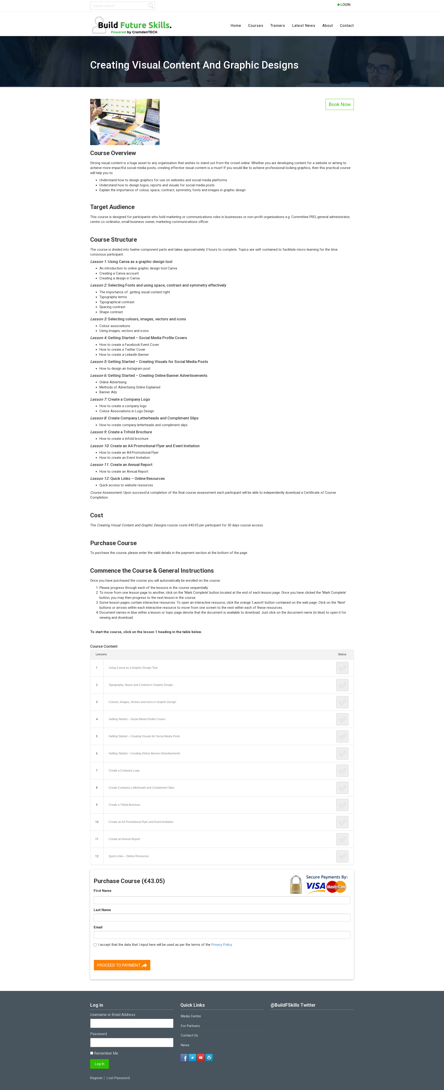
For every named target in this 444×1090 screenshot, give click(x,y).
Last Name (102, 910)
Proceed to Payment (119, 965)
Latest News (303, 25)
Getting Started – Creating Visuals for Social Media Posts (144, 736)
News (185, 1045)
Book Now (340, 104)
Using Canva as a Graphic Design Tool (133, 667)
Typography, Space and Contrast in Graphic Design (141, 685)
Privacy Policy (221, 945)
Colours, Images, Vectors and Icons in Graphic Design (142, 702)
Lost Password (118, 1078)
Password (98, 1034)
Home (236, 25)
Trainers (277, 25)
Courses (255, 25)
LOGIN (345, 5)
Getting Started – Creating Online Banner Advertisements (144, 753)
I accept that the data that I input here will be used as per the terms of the (165, 945)
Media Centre (191, 1016)
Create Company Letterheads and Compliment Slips (141, 787)
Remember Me (105, 1053)
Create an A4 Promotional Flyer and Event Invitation (141, 822)
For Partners (190, 1026)
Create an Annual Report (124, 839)
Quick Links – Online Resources (129, 856)
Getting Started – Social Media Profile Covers (137, 719)
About (327, 25)
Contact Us (189, 1035)
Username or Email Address (112, 1014)
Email (98, 927)
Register (96, 1078)
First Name (102, 891)
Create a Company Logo (124, 770)
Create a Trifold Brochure (124, 804)
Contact (347, 25)
